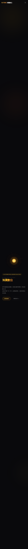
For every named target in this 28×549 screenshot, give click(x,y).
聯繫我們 (15, 298)
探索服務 (6, 298)
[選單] (25, 2)
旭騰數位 (6, 3)
